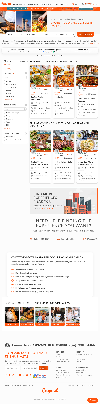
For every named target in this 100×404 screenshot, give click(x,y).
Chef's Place (11, 137)
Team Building (46, 4)
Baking (8, 90)
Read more (94, 43)
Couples (9, 116)
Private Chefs (33, 4)
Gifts (76, 4)
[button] (24, 61)
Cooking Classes (19, 4)
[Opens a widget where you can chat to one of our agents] (92, 400)
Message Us (88, 3)
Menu (48, 108)
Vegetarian (10, 96)
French (8, 93)
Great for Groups (12, 113)
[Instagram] (6, 375)
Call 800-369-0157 (41, 239)
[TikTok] (13, 375)
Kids (7, 125)
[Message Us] (83, 4)
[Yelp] (16, 375)
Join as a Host (80, 359)
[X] (27, 375)
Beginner (9, 119)
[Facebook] (9, 375)
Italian (8, 81)
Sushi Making (11, 87)
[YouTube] (20, 375)
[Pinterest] (23, 375)
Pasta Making (11, 84)
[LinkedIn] (30, 375)
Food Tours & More (61, 4)
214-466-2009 (91, 5)
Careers (78, 362)
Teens (8, 122)
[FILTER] (15, 73)
